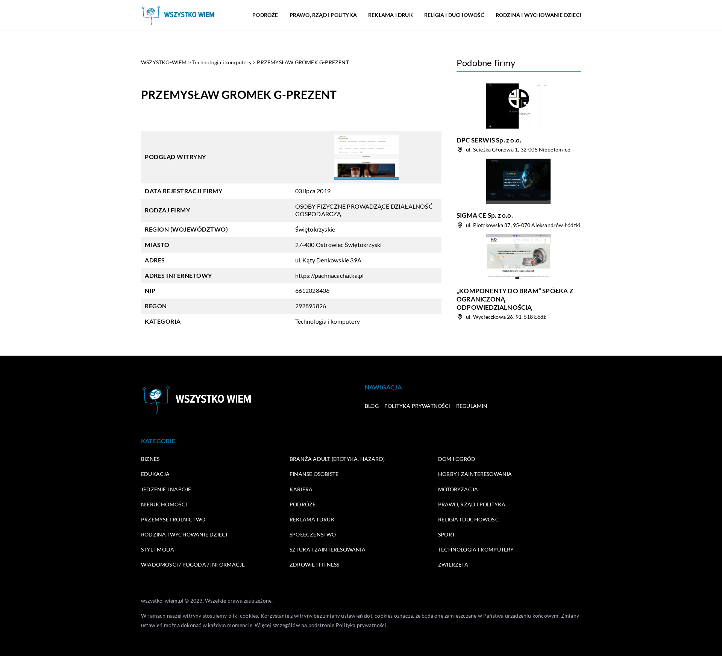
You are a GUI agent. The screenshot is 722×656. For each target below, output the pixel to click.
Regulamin (472, 406)
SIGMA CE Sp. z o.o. (485, 215)
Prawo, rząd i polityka (323, 15)
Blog (372, 406)
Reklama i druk (390, 15)
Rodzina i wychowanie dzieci (538, 15)
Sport (446, 534)
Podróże (265, 15)
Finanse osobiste (314, 474)
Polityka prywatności (417, 406)
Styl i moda (157, 549)
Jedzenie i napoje (166, 489)
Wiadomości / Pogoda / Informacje (193, 564)
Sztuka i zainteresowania (328, 549)
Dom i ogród (456, 459)
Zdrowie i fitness (314, 564)
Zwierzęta (453, 564)
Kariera (301, 489)
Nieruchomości (164, 504)
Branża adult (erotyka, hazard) (337, 459)
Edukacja (155, 474)
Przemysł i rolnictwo (173, 519)
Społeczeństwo (313, 534)
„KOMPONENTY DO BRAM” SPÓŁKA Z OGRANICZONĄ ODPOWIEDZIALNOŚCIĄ (515, 299)
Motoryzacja (458, 489)
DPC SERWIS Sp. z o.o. (489, 140)
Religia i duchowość (454, 15)
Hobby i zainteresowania (475, 474)
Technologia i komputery (327, 321)
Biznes (150, 459)
